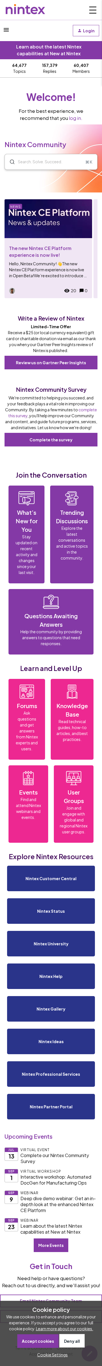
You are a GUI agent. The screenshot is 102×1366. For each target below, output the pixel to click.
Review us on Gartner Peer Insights (51, 362)
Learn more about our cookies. (64, 1328)
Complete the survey (51, 439)
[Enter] (10, 162)
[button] (51, 1354)
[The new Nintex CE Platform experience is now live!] (48, 248)
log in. (75, 118)
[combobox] (51, 162)
